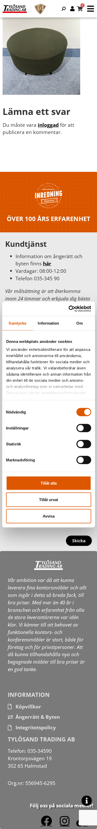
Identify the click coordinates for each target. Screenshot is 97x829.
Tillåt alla (49, 483)
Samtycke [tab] (17, 323)
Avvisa (49, 516)
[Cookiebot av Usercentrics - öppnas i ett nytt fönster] (69, 309)
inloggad (48, 124)
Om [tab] (79, 323)
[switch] (83, 428)
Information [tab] (48, 323)
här (47, 263)
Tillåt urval (48, 499)
